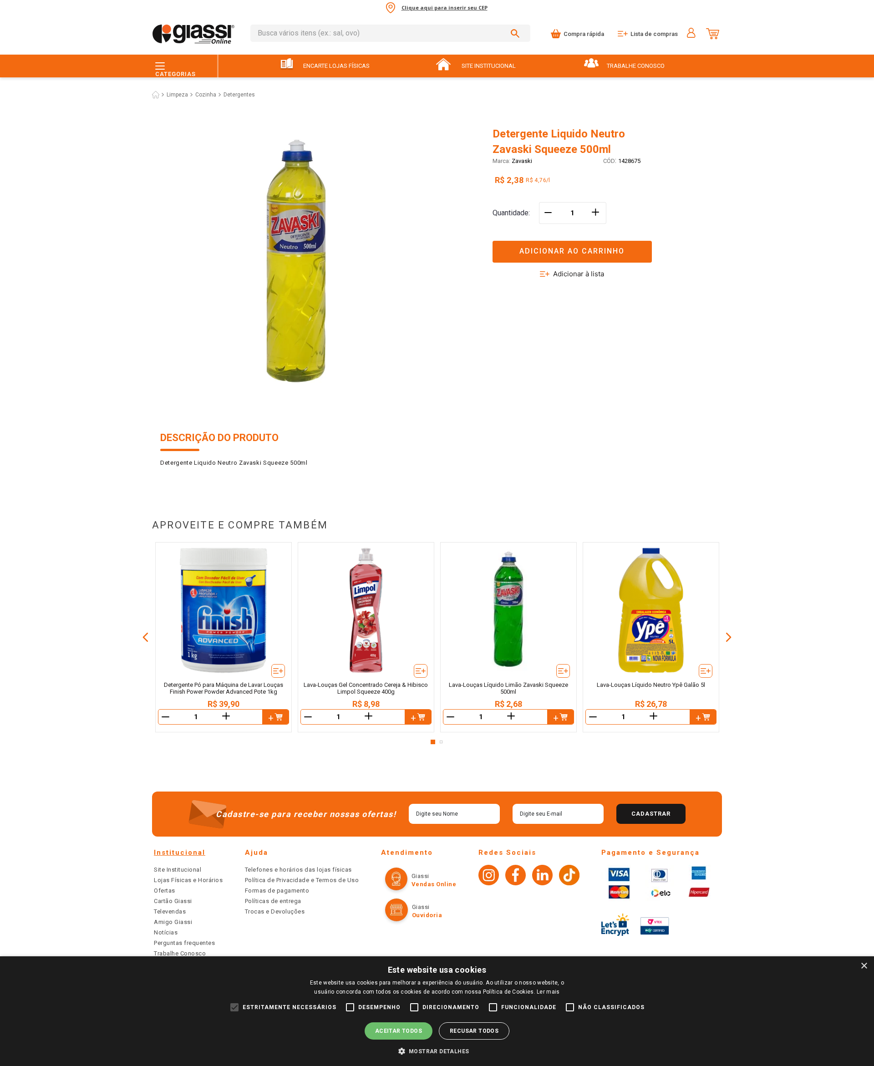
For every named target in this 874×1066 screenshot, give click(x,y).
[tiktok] (569, 876)
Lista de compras (654, 33)
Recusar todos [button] (474, 1031)
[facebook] (515, 876)
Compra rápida (584, 33)
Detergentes (239, 94)
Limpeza (177, 94)
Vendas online (434, 884)
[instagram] (488, 876)
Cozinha (205, 94)
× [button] (863, 966)
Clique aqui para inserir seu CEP (444, 7)
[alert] (437, 1011)
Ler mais (548, 992)
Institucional (179, 852)
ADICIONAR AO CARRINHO (572, 251)
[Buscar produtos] (516, 33)
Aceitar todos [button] (398, 1031)
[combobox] (390, 33)
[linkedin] (542, 876)
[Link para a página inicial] (155, 95)
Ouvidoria (427, 915)
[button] (603, 246)
